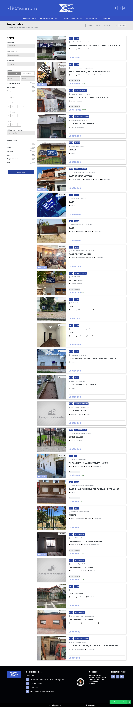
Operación (10, 42)
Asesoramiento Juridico (50, 18)
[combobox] (21, 55)
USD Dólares (27, 73)
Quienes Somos (29, 18)
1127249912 (34, 687)
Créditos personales (73, 18)
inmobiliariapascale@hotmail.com (42, 691)
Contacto (105, 18)
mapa (123, 25)
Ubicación (10, 61)
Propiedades (91, 18)
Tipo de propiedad (13, 51)
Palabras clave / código (15, 130)
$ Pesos (14, 73)
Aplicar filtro (21, 172)
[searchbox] (21, 55)
